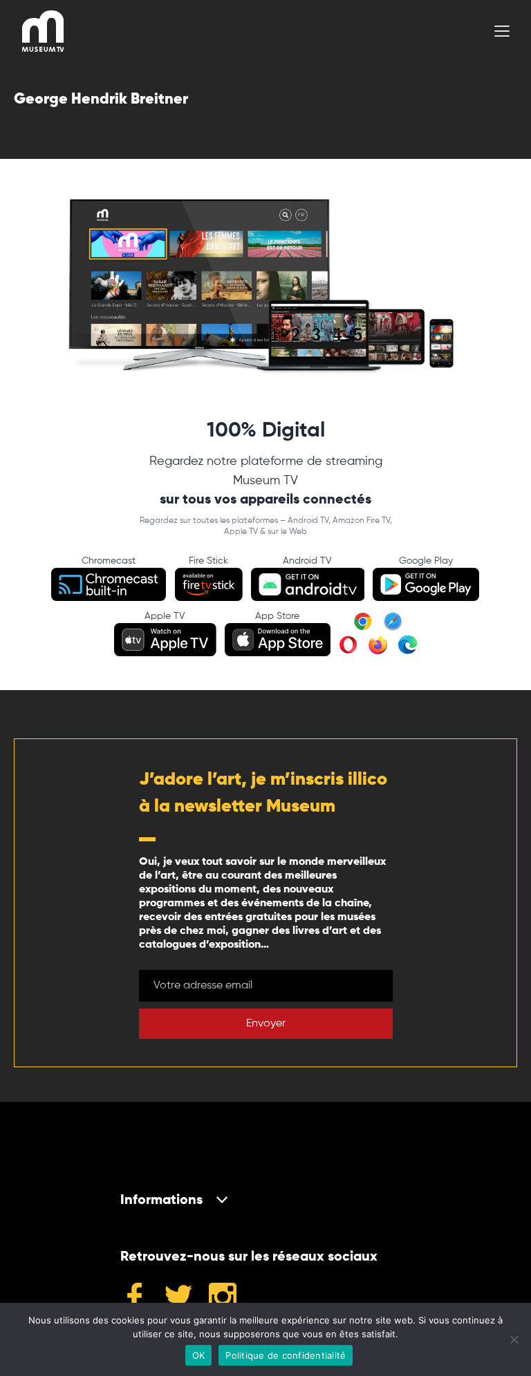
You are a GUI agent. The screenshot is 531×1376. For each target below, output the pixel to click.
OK (198, 1355)
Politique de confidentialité (285, 1355)
